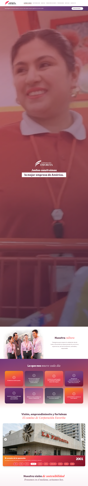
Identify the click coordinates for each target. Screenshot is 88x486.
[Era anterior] (5, 439)
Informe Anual (76, 8)
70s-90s (33, 463)
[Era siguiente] (82, 439)
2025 (72, 463)
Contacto (73, 3)
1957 (21, 463)
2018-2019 (53, 463)
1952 (16, 463)
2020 (60, 463)
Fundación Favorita (51, 3)
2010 (46, 463)
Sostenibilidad (36, 3)
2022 (66, 463)
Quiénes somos (28, 3)
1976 (27, 463)
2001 (40, 463)
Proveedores (60, 3)
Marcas (43, 3)
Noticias (67, 3)
